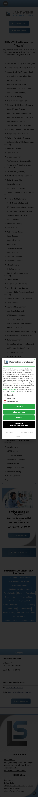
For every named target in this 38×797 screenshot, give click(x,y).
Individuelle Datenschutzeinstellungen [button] (19, 424)
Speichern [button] (19, 406)
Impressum (19, 436)
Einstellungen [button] (13, 391)
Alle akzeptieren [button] (19, 412)
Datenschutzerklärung (9, 389)
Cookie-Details (9, 432)
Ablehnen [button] (19, 418)
